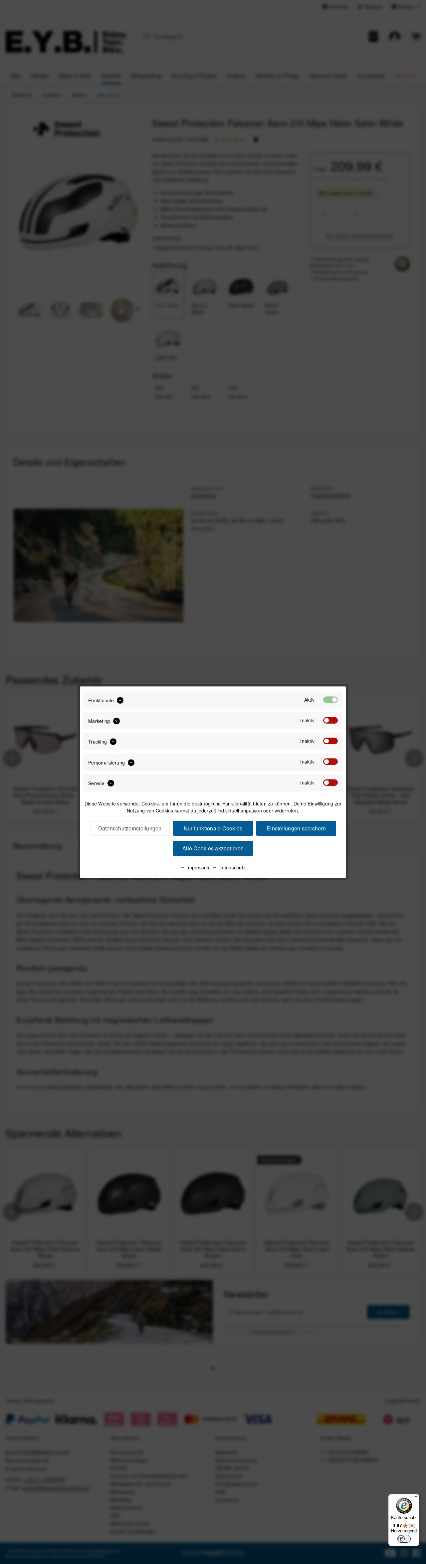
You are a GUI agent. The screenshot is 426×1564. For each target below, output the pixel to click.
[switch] (404, 1539)
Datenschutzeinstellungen (130, 828)
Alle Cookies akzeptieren (213, 848)
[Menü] (415, 1498)
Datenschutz (231, 867)
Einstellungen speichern (296, 828)
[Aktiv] (330, 699)
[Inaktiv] (330, 720)
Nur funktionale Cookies (213, 828)
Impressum (198, 867)
